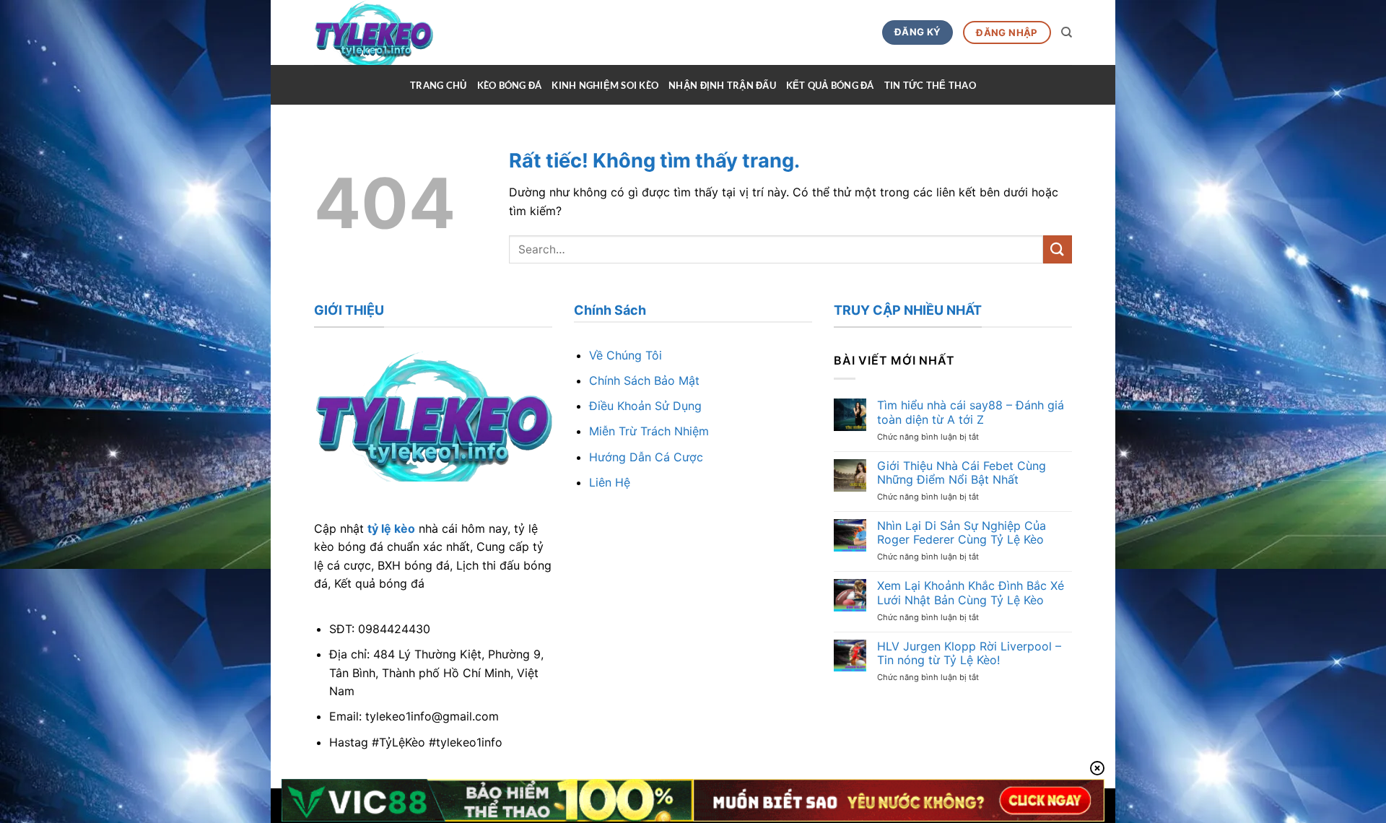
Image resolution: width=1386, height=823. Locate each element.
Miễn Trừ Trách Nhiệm (649, 431)
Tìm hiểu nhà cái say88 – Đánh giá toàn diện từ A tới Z (970, 412)
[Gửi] (1057, 249)
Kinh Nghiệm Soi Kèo (605, 85)
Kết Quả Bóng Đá (830, 85)
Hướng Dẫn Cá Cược (646, 457)
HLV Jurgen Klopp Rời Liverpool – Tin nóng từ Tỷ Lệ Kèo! (969, 653)
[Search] (1066, 32)
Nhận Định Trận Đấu (722, 85)
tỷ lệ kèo (391, 528)
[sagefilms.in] (398, 32)
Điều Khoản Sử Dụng (645, 406)
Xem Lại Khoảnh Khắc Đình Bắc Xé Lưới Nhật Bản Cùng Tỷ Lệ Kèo (970, 592)
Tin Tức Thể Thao (930, 85)
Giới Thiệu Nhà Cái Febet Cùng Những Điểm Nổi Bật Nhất (961, 473)
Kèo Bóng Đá (509, 85)
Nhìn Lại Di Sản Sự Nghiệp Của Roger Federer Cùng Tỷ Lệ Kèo (961, 533)
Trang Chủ (438, 85)
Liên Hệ (609, 482)
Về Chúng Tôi (625, 355)
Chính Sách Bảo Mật (644, 380)
